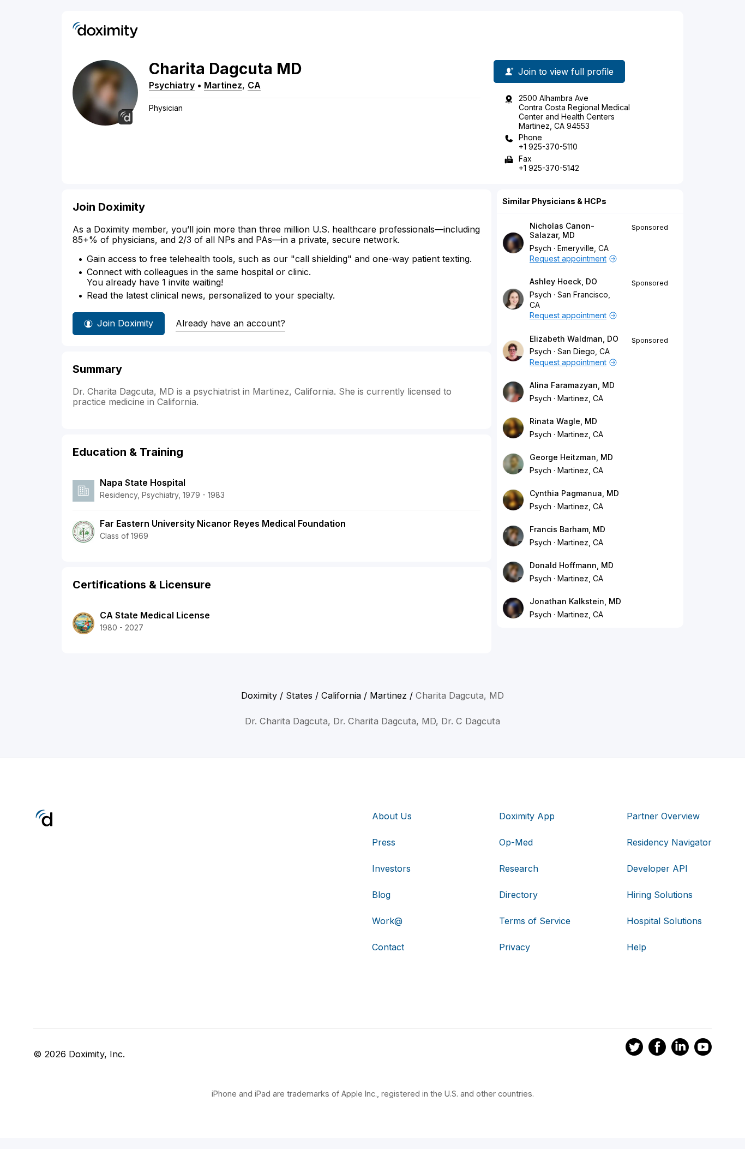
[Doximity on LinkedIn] (680, 1048)
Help (636, 947)
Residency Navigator (669, 842)
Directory (518, 894)
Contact (388, 947)
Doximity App (527, 816)
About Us (392, 816)
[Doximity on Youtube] (703, 1048)
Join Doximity (125, 323)
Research (518, 868)
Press (383, 842)
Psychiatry (172, 85)
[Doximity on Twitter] (634, 1048)
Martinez (223, 85)
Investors (391, 868)
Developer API (657, 868)
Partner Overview (663, 816)
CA (254, 85)
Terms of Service (534, 920)
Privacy (514, 947)
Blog (381, 894)
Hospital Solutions (664, 920)
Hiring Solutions (660, 894)
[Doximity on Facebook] (657, 1048)
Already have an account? (230, 323)
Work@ (387, 920)
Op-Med (516, 842)
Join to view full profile (566, 71)
